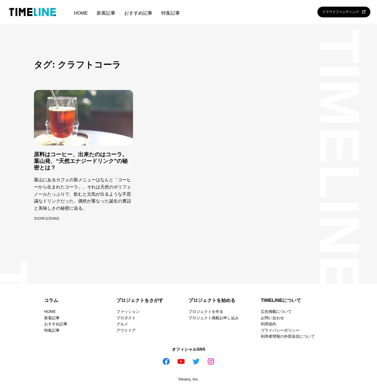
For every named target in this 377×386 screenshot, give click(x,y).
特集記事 (170, 13)
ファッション (128, 311)
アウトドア (126, 330)
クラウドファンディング (342, 12)
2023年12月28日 (46, 218)
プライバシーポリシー (280, 330)
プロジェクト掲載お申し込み (214, 318)
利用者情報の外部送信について (288, 336)
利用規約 (268, 324)
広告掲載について (276, 311)
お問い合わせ (272, 318)
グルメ (122, 324)
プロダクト (126, 318)
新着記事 (106, 13)
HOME (81, 13)
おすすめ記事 (138, 13)
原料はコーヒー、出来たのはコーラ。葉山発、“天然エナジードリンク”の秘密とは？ (81, 161)
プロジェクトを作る (206, 311)
